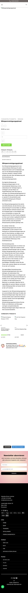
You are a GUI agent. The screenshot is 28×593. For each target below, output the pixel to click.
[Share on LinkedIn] (15, 152)
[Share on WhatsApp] (2, 152)
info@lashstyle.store (6, 500)
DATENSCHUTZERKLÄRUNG (9, 551)
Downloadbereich (9, 534)
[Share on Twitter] (7, 152)
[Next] (27, 328)
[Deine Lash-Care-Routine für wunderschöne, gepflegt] (14, 361)
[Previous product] (5, 126)
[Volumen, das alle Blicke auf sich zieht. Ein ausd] (14, 386)
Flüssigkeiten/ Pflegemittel (8, 119)
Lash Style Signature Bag (20, 329)
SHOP (4, 525)
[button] (2, 4)
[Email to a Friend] (10, 152)
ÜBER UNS (5, 542)
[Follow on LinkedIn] (16, 578)
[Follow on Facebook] (2, 510)
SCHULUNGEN (7, 531)
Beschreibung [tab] (6, 156)
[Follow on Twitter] (14, 578)
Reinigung (20, 119)
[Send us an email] (5, 510)
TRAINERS (5, 528)
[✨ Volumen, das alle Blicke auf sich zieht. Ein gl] (14, 431)
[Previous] (1, 328)
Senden (14, 473)
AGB (4, 548)
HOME (4, 523)
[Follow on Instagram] (3, 510)
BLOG (4, 545)
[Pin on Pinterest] (13, 152)
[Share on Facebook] (5, 152)
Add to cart (6, 145)
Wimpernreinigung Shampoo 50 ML (5, 329)
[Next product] (2, 126)
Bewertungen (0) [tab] (6, 159)
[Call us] (7, 510)
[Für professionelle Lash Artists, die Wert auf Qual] (14, 409)
